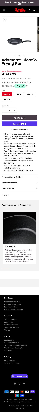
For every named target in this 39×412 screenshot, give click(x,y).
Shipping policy (14, 405)
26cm (30, 94)
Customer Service (11, 325)
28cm (7, 99)
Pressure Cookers (11, 307)
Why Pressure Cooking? (13, 348)
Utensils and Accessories (14, 309)
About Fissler (9, 340)
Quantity (5, 106)
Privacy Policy (9, 361)
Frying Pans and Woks (12, 304)
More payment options (19, 129)
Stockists (8, 350)
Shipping (14, 78)
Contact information (29, 402)
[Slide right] (24, 56)
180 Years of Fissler (11, 343)
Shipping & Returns (11, 327)
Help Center (8, 322)
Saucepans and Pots (12, 302)
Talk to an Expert (10, 320)
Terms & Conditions (11, 363)
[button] (4, 9)
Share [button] (6, 195)
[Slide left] (14, 56)
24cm (18, 94)
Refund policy (20, 408)
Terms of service (26, 405)
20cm (7, 94)
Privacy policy (15, 402)
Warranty (7, 330)
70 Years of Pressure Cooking (15, 345)
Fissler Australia (18, 399)
